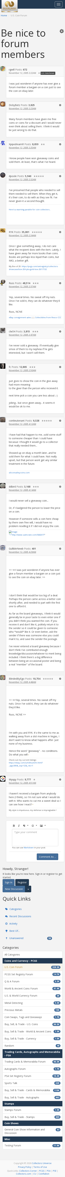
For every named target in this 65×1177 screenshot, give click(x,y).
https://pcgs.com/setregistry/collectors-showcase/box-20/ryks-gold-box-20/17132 (33, 268)
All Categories (12, 954)
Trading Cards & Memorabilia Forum (32, 1061)
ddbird (12, 486)
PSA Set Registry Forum (32, 1076)
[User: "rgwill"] (2, 68)
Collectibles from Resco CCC (48, 317)
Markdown (29, 847)
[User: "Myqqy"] (2, 779)
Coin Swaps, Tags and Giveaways (32, 1017)
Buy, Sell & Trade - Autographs (32, 1097)
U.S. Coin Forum (47, 73)
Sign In (8, 882)
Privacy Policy (24, 1167)
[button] (61, 31)
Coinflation (43, 1173)
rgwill (12, 69)
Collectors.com (23, 1173)
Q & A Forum (32, 981)
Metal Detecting (32, 1003)
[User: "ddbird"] (2, 485)
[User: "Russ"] (2, 282)
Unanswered (30, 938)
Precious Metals (32, 1010)
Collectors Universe (41, 1163)
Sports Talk (32, 1083)
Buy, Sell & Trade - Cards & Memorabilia (32, 1090)
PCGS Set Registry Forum (32, 974)
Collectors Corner (28, 1170)
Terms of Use (40, 1167)
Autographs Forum (32, 1068)
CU (34, 1173)
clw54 (12, 331)
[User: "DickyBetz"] (2, 104)
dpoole (13, 176)
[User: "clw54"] (2, 330)
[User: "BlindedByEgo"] (2, 677)
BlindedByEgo (16, 678)
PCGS (42, 1170)
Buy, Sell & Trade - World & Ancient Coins (32, 1031)
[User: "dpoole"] (2, 175)
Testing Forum (32, 1145)
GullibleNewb (16, 548)
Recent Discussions (20, 916)
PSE (54, 1170)
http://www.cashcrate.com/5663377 (28, 534)
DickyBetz (14, 105)
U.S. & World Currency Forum (32, 995)
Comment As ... (47, 856)
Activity (13, 923)
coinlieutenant (17, 420)
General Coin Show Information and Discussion (32, 1131)
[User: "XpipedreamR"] (2, 143)
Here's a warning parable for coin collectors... (30, 209)
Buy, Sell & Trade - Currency (32, 1038)
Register (22, 882)
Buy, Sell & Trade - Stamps (32, 1117)
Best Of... (14, 930)
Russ (11, 283)
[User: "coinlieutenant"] (2, 419)
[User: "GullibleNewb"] (2, 547)
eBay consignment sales (20, 317)
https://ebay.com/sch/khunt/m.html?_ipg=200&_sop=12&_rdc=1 (26, 764)
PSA (49, 1170)
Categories (15, 909)
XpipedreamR (16, 144)
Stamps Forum (32, 1110)
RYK (11, 232)
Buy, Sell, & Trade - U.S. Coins (32, 1024)
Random (32, 1045)
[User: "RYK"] (2, 230)
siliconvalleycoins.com (19, 472)
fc (10, 367)
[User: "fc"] (2, 366)
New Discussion (14, 889)
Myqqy (12, 779)
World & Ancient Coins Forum (32, 988)
